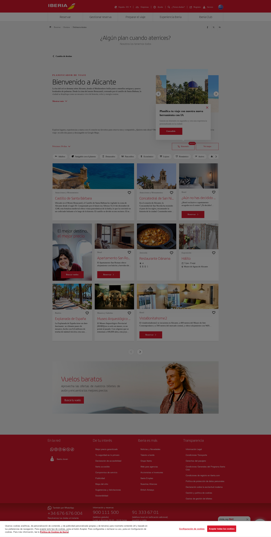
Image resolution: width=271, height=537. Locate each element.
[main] (135, 529)
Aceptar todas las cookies (221, 528)
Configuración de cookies (192, 528)
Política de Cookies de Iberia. (54, 531)
